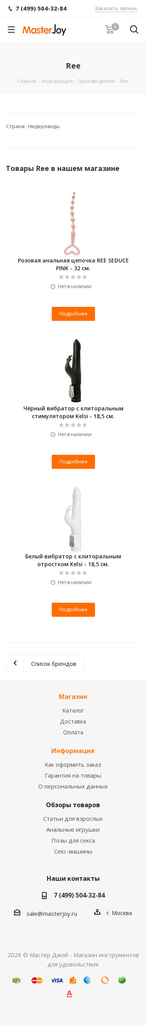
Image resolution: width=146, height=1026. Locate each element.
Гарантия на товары (73, 775)
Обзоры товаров (73, 805)
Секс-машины (73, 851)
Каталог (73, 710)
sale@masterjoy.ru (51, 913)
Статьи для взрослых (73, 818)
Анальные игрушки (73, 829)
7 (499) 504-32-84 (79, 895)
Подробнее (73, 313)
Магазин (73, 696)
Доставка (73, 721)
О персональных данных (73, 786)
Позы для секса (73, 840)
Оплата (73, 732)
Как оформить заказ (73, 764)
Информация (73, 750)
